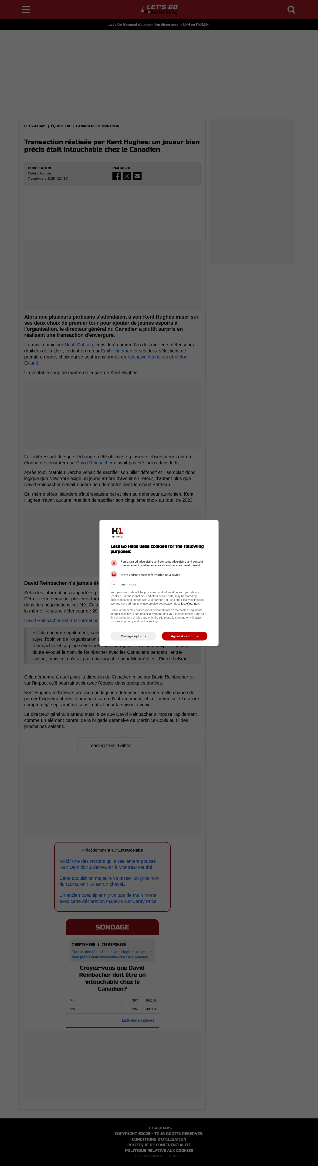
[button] (159, 584)
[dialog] (159, 583)
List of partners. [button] (190, 603)
